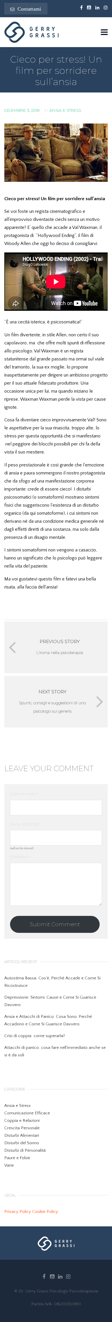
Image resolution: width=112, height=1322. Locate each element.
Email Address (25, 824)
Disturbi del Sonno (21, 1142)
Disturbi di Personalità (25, 1150)
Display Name (24, 794)
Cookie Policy (45, 1211)
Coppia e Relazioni (22, 1120)
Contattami (28, 9)
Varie (9, 1165)
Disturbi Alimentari (21, 1135)
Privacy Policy (17, 1211)
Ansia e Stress (65, 110)
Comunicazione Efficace (27, 1113)
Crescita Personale (22, 1128)
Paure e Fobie (17, 1157)
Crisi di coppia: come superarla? (34, 1035)
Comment (20, 857)
